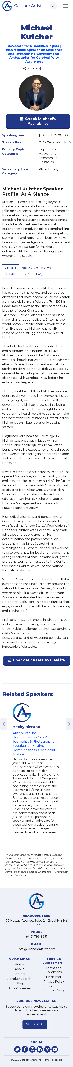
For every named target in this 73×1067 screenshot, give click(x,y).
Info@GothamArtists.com (36, 949)
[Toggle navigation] (65, 6)
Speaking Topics (36, 268)
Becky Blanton (26, 727)
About (10, 268)
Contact (19, 974)
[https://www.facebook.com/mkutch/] (40, 69)
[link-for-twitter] (17, 1049)
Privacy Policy (53, 981)
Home (19, 964)
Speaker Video (18, 274)
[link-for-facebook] (25, 1049)
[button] (38, 122)
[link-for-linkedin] (39, 1049)
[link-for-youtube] (54, 1049)
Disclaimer (53, 977)
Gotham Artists (28, 5)
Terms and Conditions (54, 970)
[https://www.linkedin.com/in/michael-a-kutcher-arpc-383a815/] (44, 69)
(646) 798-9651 (36, 936)
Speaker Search (19, 979)
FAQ (39, 274)
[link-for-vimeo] (47, 1049)
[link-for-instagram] (32, 1049)
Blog (19, 983)
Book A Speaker (19, 988)
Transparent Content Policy (53, 988)
